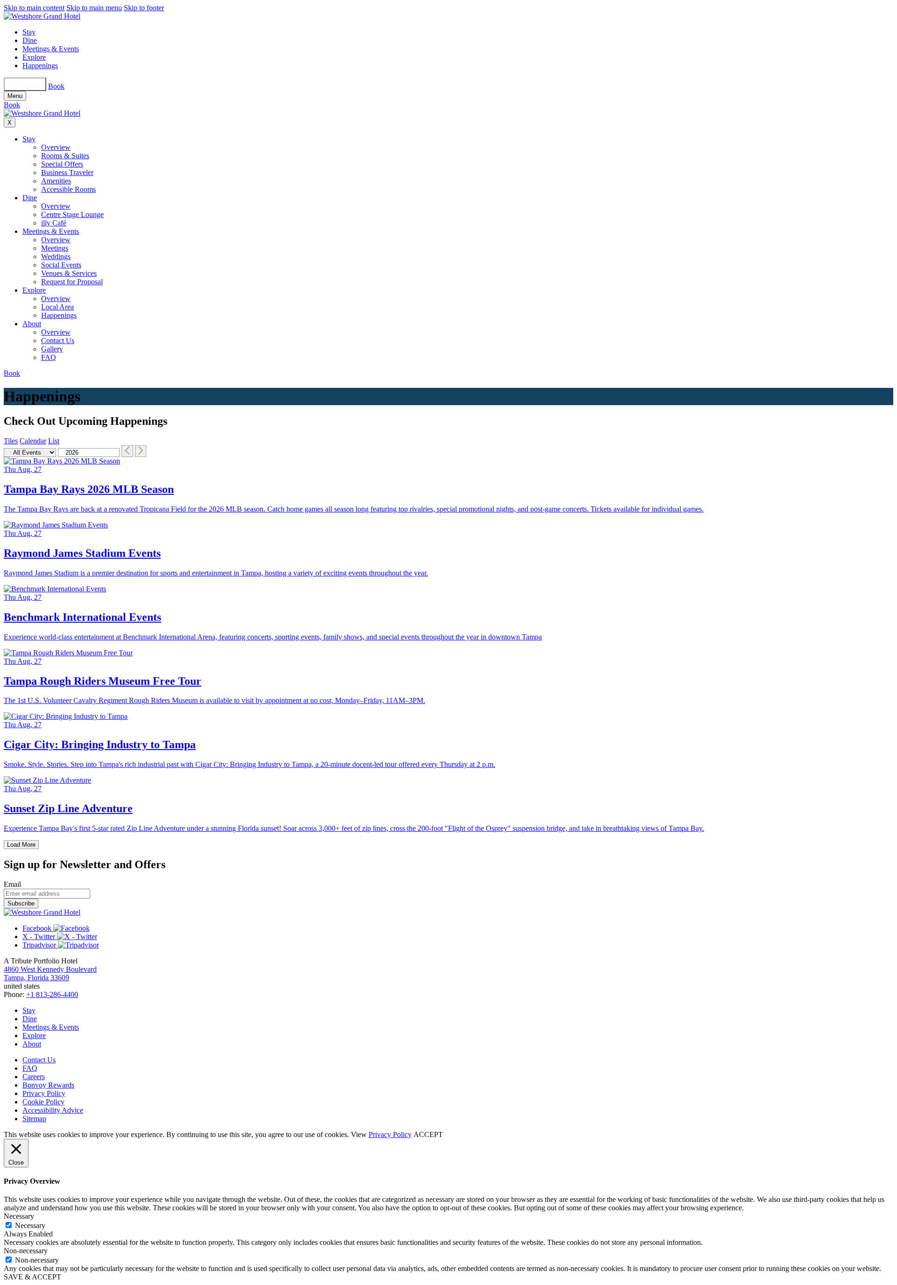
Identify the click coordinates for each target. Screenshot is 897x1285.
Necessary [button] (19, 1216)
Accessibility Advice (52, 1110)
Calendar (33, 441)
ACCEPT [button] (428, 1134)
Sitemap (34, 1119)
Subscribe (21, 903)
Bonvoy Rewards (48, 1085)
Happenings (40, 66)
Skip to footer (144, 8)
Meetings (54, 248)
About (31, 324)
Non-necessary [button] (26, 1251)
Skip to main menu (94, 8)
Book (56, 86)
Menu (14, 95)
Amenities (56, 181)
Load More (21, 844)
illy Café (53, 223)
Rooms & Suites (65, 156)
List (53, 441)
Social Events (61, 265)
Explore (34, 57)
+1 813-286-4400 (52, 994)
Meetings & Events (50, 49)
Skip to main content (34, 8)
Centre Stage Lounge (72, 214)
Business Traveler (67, 172)
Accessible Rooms (68, 189)
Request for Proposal (72, 282)
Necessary (30, 1225)
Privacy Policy (43, 1093)
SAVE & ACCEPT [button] (32, 1277)
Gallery (52, 349)
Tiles (11, 441)
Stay (29, 32)
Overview (56, 147)
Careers (33, 1077)
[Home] (42, 16)
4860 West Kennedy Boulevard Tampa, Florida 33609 (50, 973)
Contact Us (57, 340)
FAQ (48, 357)
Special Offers (62, 164)
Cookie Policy (43, 1102)
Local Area (57, 307)
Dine (29, 40)
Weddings (56, 256)
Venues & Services (69, 273)
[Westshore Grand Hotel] (42, 912)
